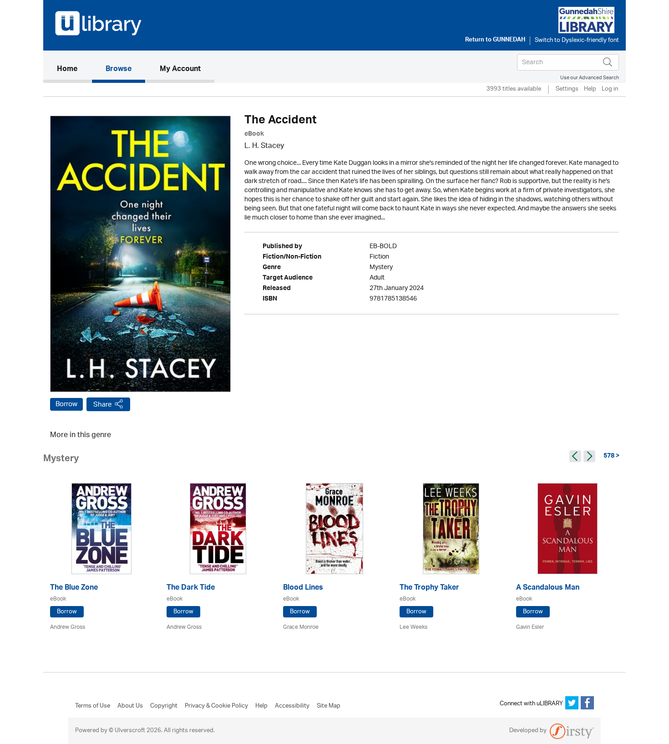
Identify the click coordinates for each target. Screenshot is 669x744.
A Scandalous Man (547, 588)
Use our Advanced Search (589, 77)
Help (590, 89)
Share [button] (102, 404)
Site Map (328, 706)
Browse (119, 69)
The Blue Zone (74, 588)
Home (74, 69)
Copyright (163, 706)
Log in (610, 89)
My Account (180, 69)
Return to (495, 40)
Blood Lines (303, 588)
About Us (130, 706)
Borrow (66, 404)
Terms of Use (92, 706)
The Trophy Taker (429, 588)
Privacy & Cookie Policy (216, 706)
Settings (567, 89)
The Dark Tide (191, 588)
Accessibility (292, 706)
